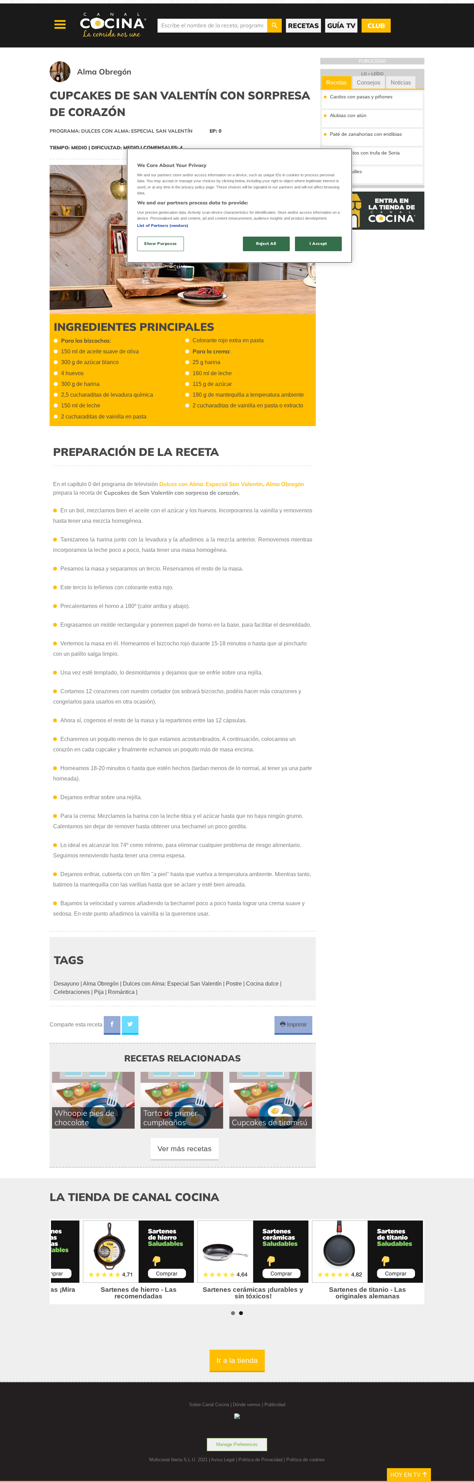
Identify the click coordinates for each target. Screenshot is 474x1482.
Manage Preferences (237, 1444)
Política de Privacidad (260, 1459)
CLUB (376, 25)
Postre (234, 984)
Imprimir (296, 1024)
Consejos (368, 83)
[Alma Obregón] (99, 80)
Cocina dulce (262, 984)
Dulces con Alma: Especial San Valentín (172, 984)
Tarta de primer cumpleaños (170, 1117)
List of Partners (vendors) (162, 225)
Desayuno (66, 984)
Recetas (336, 83)
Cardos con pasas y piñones (361, 96)
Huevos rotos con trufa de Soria (365, 153)
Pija (99, 992)
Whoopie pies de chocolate (84, 1117)
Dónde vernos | (248, 1404)
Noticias (401, 83)
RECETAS (303, 25)
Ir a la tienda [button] (237, 1360)
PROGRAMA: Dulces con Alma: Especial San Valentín (121, 131)
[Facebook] (112, 1025)
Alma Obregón (101, 984)
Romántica (121, 992)
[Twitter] (130, 1025)
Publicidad (274, 1404)
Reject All (266, 243)
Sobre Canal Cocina (209, 1404)
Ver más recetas (185, 1149)
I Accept (318, 243)
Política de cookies (305, 1459)
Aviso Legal (223, 1459)
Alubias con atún (348, 115)
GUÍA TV (341, 25)
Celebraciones (72, 992)
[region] (239, 205)
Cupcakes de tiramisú (269, 1122)
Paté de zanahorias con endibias (366, 134)
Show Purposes (160, 243)
